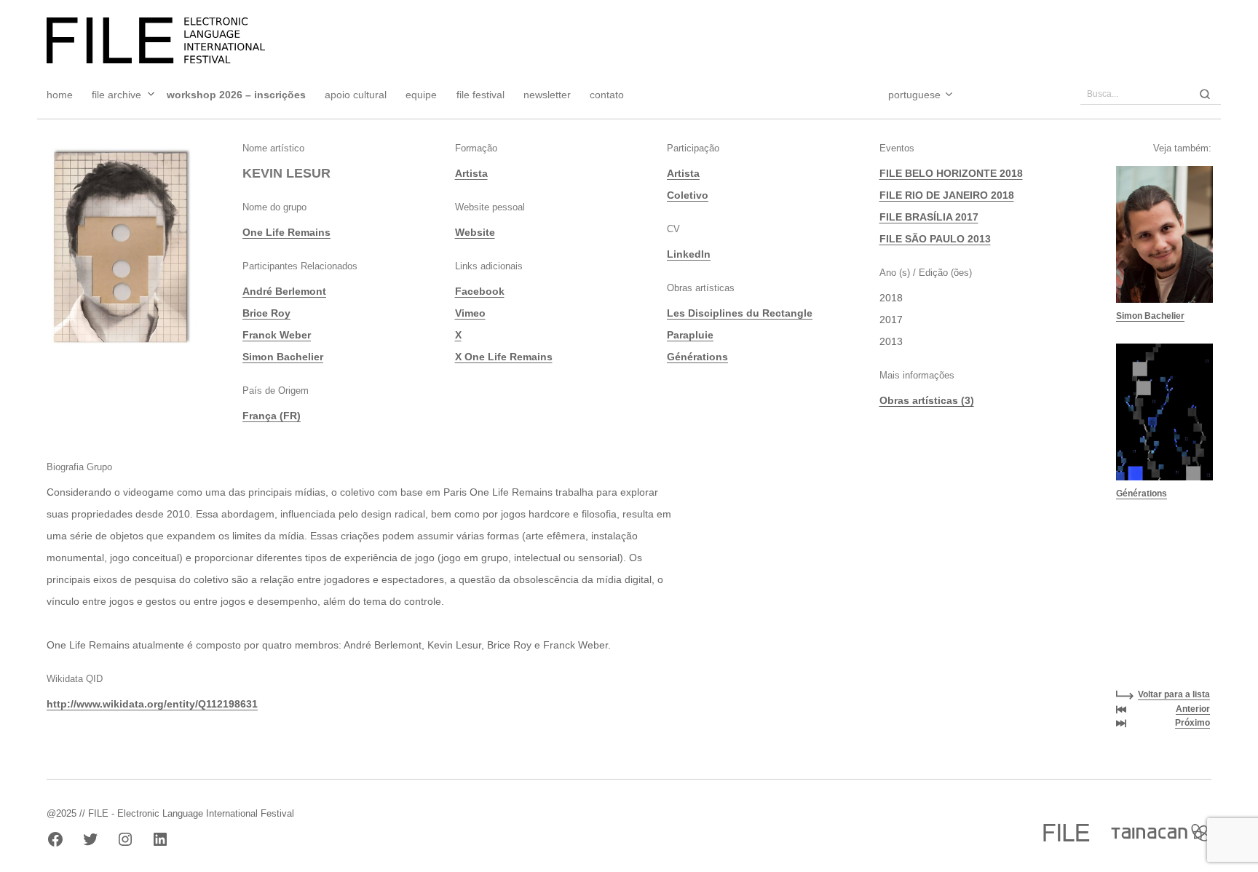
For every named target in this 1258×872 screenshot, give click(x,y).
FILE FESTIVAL (480, 94)
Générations (697, 356)
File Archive (116, 94)
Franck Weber (276, 335)
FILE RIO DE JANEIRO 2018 (946, 195)
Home (60, 94)
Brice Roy (266, 313)
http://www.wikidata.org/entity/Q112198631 (152, 704)
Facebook (480, 291)
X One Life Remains (504, 356)
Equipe (421, 94)
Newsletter (547, 94)
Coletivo (687, 195)
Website (475, 232)
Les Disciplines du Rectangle (739, 313)
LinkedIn (689, 254)
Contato (607, 94)
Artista (471, 173)
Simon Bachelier (282, 356)
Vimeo (470, 313)
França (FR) (271, 415)
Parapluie (690, 335)
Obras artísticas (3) (926, 400)
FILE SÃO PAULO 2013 (935, 239)
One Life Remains (286, 232)
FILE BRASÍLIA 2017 (928, 217)
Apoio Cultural (356, 94)
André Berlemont (284, 291)
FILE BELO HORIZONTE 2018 (951, 173)
